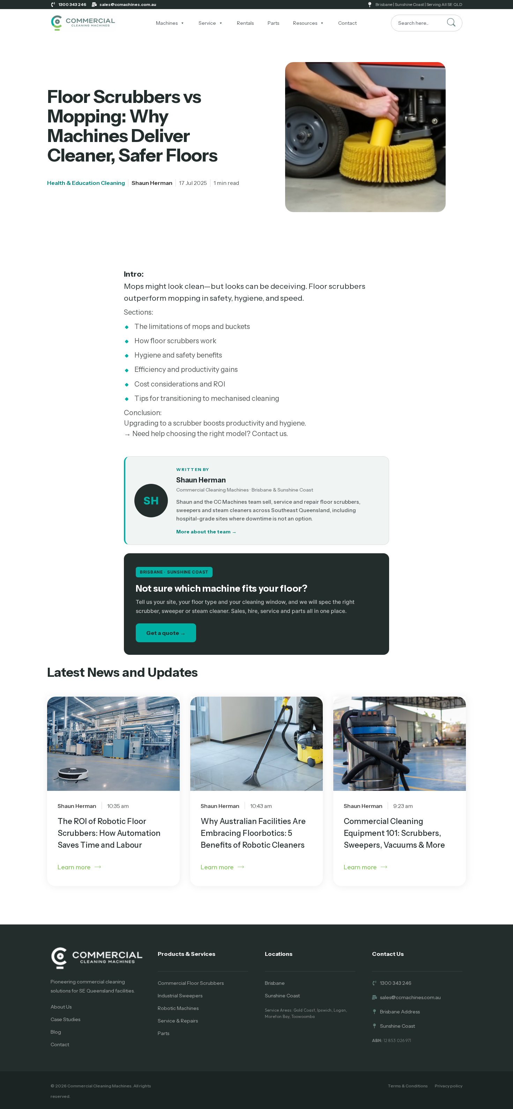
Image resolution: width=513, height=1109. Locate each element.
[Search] (451, 22)
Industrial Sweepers (180, 995)
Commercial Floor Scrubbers (191, 983)
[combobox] (426, 23)
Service (207, 23)
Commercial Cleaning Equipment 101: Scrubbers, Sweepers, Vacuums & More (394, 833)
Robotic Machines (178, 1008)
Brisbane (275, 983)
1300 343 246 (72, 4)
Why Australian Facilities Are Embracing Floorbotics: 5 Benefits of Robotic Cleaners (253, 833)
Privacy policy (448, 1085)
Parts (273, 23)
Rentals (245, 23)
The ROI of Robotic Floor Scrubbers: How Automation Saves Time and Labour (109, 833)
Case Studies (65, 1019)
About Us (61, 1007)
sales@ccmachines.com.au (127, 4)
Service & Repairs (178, 1021)
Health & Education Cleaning (86, 182)
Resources (305, 23)
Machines (167, 23)
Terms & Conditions (408, 1085)
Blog (56, 1032)
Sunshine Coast (282, 995)
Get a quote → (166, 632)
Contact (347, 23)
